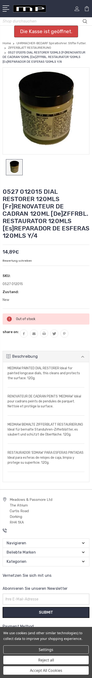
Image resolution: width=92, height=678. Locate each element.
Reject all (46, 660)
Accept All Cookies (46, 670)
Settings (46, 649)
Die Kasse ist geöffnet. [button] (46, 31)
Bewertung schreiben (17, 260)
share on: (11, 332)
